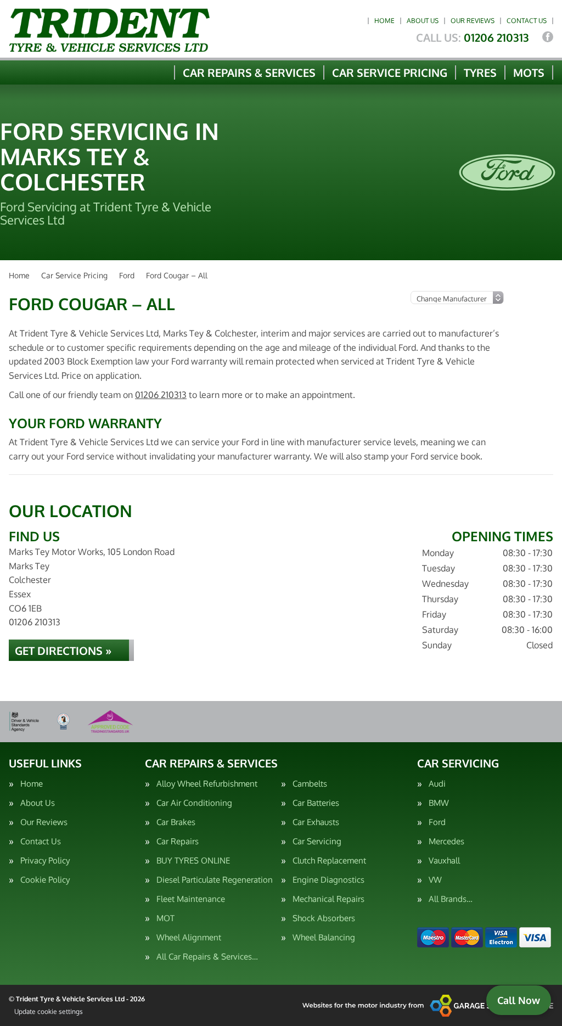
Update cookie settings (48, 1011)
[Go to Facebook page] (547, 36)
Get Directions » (63, 650)
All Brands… (451, 899)
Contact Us (527, 20)
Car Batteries (316, 803)
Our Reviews (472, 20)
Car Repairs (177, 841)
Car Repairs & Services (249, 72)
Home (384, 20)
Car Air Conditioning (194, 803)
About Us (423, 20)
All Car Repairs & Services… (207, 956)
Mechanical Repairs (328, 899)
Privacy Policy (45, 860)
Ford (437, 822)
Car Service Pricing (389, 72)
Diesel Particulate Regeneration (214, 880)
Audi (437, 784)
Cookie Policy (45, 880)
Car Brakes (175, 822)
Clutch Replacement (329, 860)
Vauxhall (444, 860)
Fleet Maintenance (190, 899)
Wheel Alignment (188, 937)
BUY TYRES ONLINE (193, 860)
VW (435, 880)
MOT (165, 918)
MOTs (528, 72)
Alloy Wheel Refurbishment (206, 784)
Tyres (480, 72)
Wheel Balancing (324, 937)
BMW (439, 803)
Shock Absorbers (324, 918)
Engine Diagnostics (328, 880)
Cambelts (310, 784)
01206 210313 (472, 37)
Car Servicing (317, 841)
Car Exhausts (316, 822)
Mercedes (446, 841)
